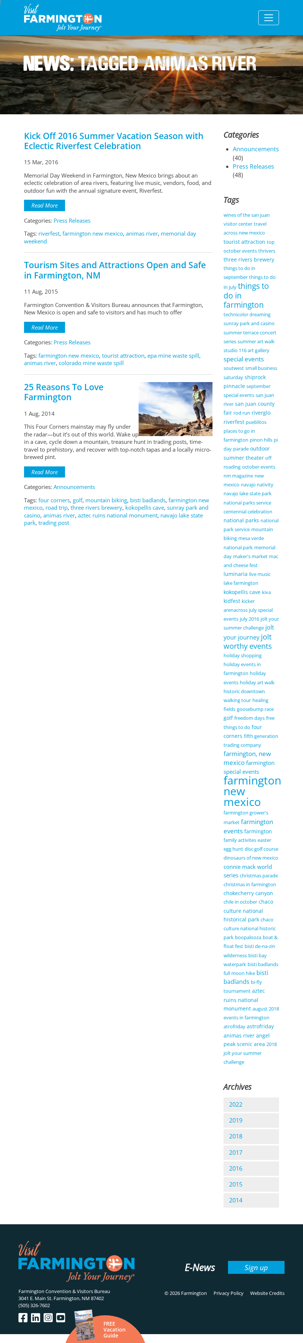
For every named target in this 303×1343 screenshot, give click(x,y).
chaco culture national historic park (250, 928)
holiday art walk (257, 682)
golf (77, 500)
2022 (235, 1104)
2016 (235, 1168)
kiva (266, 592)
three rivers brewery (96, 507)
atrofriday (234, 1026)
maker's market (250, 556)
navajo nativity (257, 484)
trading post (53, 522)
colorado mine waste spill (91, 363)
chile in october (240, 901)
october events (258, 466)
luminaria (236, 573)
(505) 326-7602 (34, 1305)
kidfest (232, 600)
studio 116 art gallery (246, 350)
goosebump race (255, 709)
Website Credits (267, 1293)
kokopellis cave (144, 507)
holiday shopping (243, 655)
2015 (235, 1184)
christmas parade (259, 875)
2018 (235, 1136)
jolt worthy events (248, 641)
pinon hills (261, 439)
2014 (235, 1200)
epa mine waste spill (173, 355)
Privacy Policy (229, 1293)
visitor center (238, 223)
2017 (235, 1152)
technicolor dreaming (247, 314)
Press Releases (72, 220)
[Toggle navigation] (268, 17)
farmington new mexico (92, 233)
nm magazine (238, 475)
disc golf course (261, 849)
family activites (240, 840)
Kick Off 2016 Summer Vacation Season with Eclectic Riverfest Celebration (114, 141)
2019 (235, 1120)
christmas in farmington (250, 884)
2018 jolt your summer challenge (250, 1053)
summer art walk (256, 341)
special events (244, 359)
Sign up (256, 1267)
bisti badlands (148, 500)
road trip (56, 507)
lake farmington (241, 583)
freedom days (249, 718)
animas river (142, 233)
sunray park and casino (249, 323)
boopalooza (248, 937)
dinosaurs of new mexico (251, 857)
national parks (241, 520)
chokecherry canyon (248, 893)
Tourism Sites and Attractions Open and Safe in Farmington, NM (115, 270)
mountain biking (106, 500)
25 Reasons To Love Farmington (63, 392)
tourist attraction (123, 355)
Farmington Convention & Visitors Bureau (64, 1291)
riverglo (261, 412)
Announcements (74, 486)
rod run (242, 412)
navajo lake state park (248, 493)
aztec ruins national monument (117, 515)
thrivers (266, 250)
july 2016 (249, 618)
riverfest (48, 233)
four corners (54, 500)
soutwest (234, 368)
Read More (44, 205)
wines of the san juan (247, 215)
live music (259, 574)
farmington (258, 831)
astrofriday (260, 1026)
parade (241, 448)
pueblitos (256, 422)
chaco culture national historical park (248, 910)
